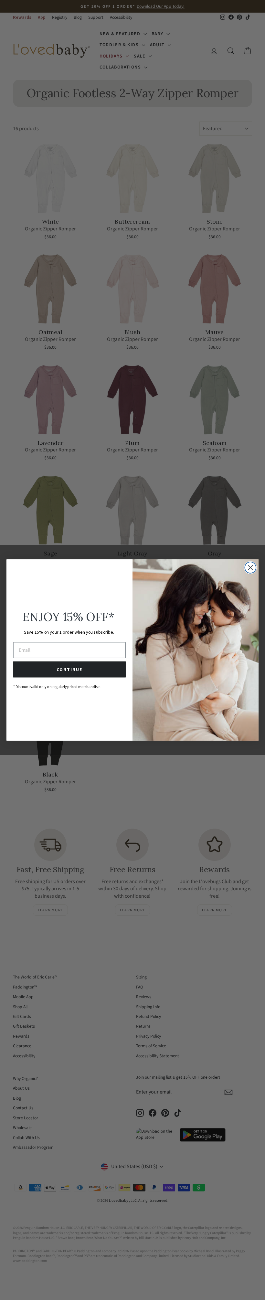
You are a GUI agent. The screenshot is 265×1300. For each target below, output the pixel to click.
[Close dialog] (250, 567)
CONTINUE (69, 669)
